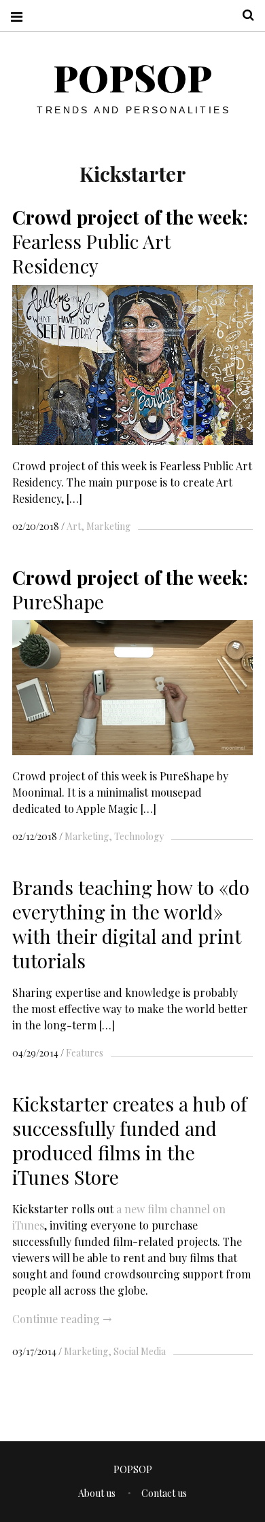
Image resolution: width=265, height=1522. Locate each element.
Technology (139, 836)
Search (243, 15)
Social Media (139, 1351)
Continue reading (61, 1319)
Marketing (108, 526)
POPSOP (132, 77)
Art (74, 526)
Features (84, 1052)
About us (97, 1493)
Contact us (164, 1493)
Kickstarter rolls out (64, 1208)
